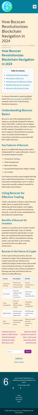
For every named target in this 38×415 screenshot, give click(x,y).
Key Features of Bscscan (15, 78)
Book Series (19, 399)
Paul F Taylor (19, 362)
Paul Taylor (25, 45)
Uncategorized (6, 47)
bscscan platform (16, 99)
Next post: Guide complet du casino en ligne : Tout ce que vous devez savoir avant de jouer (28, 337)
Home (19, 395)
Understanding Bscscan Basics (17, 75)
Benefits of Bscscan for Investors (18, 85)
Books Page (19, 397)
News (19, 401)
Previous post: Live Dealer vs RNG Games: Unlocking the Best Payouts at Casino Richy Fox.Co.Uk (10, 337)
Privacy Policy (19, 412)
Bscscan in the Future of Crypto (17, 88)
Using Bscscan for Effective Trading (19, 82)
